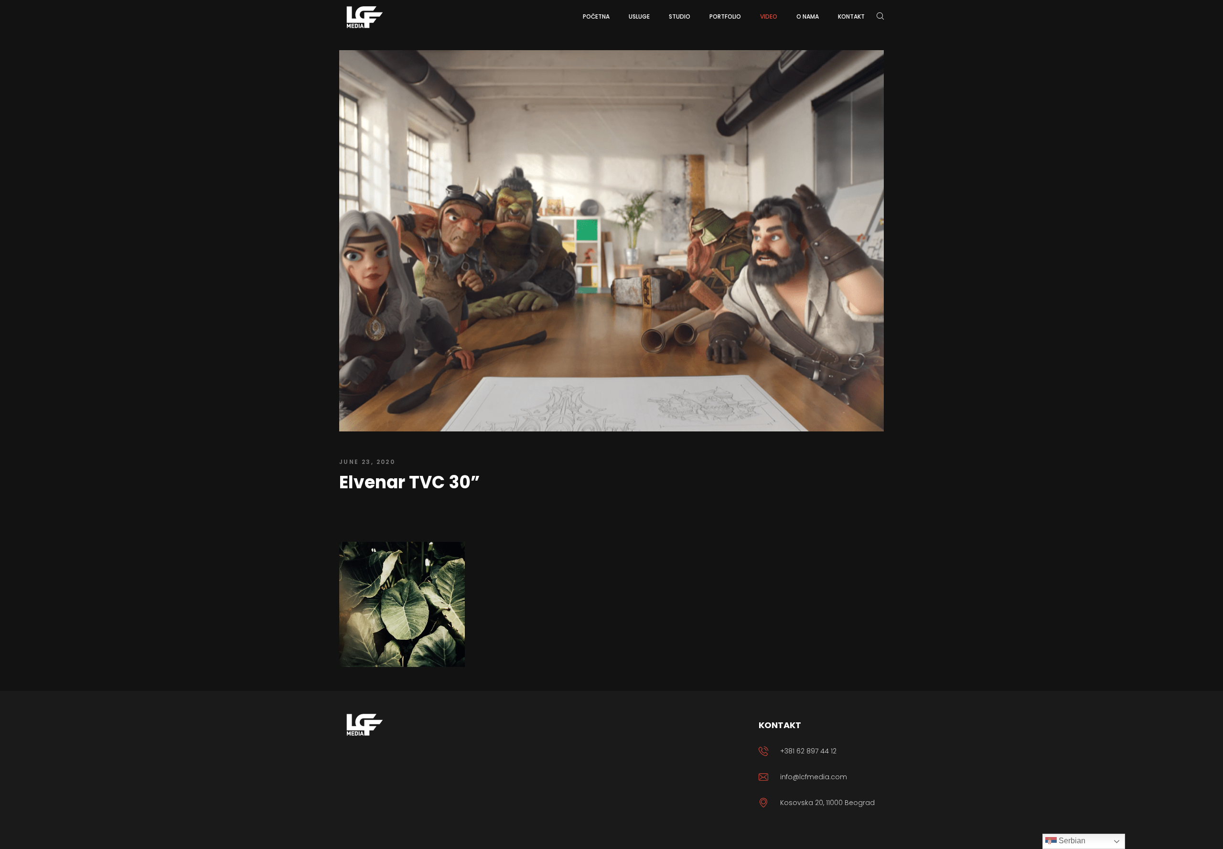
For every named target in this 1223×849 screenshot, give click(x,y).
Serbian (1071, 841)
